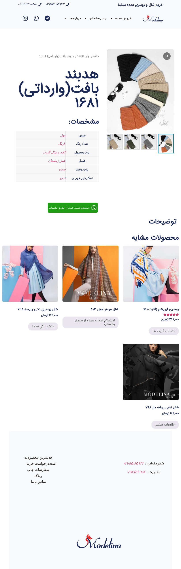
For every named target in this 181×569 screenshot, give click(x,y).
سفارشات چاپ (38, 469)
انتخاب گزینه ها (164, 331)
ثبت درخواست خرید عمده (41, 463)
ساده (62, 169)
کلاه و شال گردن (54, 152)
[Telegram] (47, 18)
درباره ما (75, 18)
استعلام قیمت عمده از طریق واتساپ (95, 322)
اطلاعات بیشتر (165, 424)
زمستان (53, 160)
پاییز (63, 160)
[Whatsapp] (36, 18)
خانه (96, 56)
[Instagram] (25, 18)
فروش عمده (123, 18)
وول (63, 135)
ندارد (62, 178)
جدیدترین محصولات (38, 457)
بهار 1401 (83, 56)
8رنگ (62, 143)
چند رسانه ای (98, 18)
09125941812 (136, 472)
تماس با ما (38, 481)
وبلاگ (38, 475)
